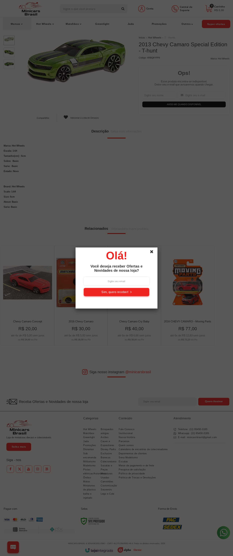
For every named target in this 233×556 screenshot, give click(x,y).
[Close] (153, 252)
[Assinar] (116, 292)
